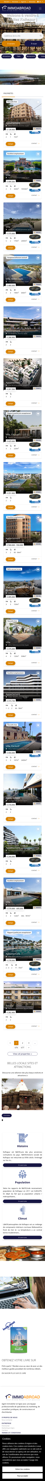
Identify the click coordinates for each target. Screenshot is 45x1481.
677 (22, 1047)
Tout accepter (22, 1476)
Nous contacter (7, 1420)
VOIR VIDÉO (22, 1302)
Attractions (7, 56)
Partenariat (5, 1426)
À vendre (11, 44)
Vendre (6, 2)
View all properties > (22, 1054)
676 (16, 1047)
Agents (23, 2)
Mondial (32, 2)
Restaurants (31, 56)
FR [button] (40, 2)
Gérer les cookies (22, 1469)
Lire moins (7, 1115)
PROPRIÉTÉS (8, 93)
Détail (10, 144)
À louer (34, 44)
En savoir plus (22, 1165)
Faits (18, 56)
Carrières (5, 1430)
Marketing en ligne (8, 1428)
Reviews (15, 2)
